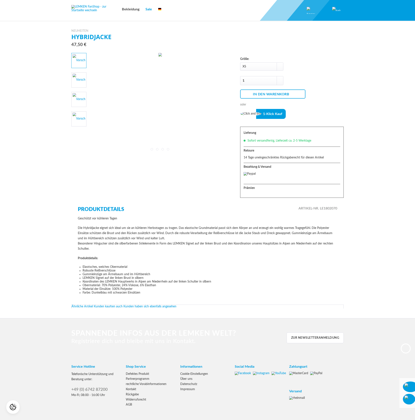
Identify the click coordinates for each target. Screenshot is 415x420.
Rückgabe (132, 394)
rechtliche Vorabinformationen (146, 384)
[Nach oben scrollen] (406, 348)
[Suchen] (282, 10)
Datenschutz (188, 384)
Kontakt (131, 389)
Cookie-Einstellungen (194, 373)
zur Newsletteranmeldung (315, 337)
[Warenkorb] (336, 10)
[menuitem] (130, 9)
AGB (129, 404)
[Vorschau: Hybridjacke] (78, 60)
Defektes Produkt (137, 373)
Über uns (186, 378)
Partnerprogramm (137, 378)
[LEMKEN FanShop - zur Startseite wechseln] (94, 10)
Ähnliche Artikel (82, 306)
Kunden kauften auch (108, 306)
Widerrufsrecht (136, 399)
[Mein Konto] (308, 10)
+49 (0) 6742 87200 (89, 390)
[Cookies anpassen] (12, 407)
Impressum (187, 389)
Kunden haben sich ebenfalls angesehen (149, 306)
